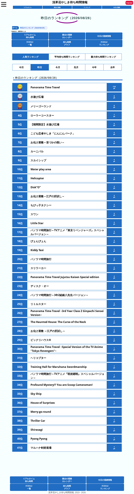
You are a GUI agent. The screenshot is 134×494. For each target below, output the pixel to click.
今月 (58, 67)
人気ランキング (31, 56)
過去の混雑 (57, 7)
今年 (94, 67)
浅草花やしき (22, 31)
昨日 (39, 67)
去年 (112, 67)
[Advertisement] (67, 468)
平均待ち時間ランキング (67, 56)
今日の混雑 (116, 7)
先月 (76, 67)
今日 (21, 67)
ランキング (87, 7)
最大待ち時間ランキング (103, 56)
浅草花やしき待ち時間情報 (70, 2)
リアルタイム (28, 7)
